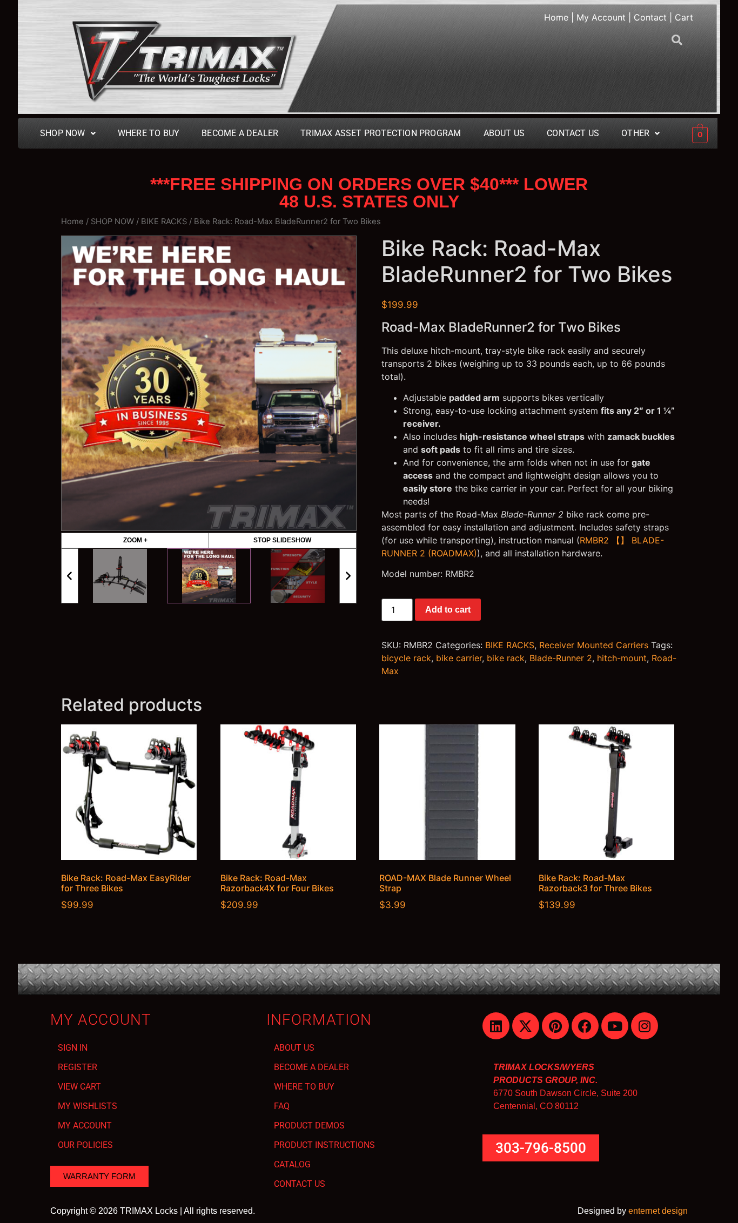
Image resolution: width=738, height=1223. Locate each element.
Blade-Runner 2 (560, 658)
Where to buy (148, 133)
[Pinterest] (555, 1025)
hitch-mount (622, 658)
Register (77, 1067)
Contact (650, 17)
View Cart (79, 1086)
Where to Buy (304, 1086)
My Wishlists (87, 1106)
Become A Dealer (240, 133)
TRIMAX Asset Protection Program (380, 133)
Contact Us (573, 133)
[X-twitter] (525, 1025)
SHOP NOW (112, 221)
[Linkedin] (495, 1025)
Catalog (292, 1164)
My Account (601, 17)
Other (635, 133)
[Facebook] (585, 1025)
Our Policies (85, 1145)
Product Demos (309, 1125)
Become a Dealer (311, 1067)
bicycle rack (406, 658)
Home (556, 17)
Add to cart (448, 609)
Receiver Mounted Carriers (593, 645)
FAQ (282, 1106)
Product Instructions (324, 1145)
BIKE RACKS (164, 221)
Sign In (73, 1048)
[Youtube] (614, 1025)
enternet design (658, 1210)
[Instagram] (644, 1025)
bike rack (506, 658)
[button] (68, 133)
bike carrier (459, 658)
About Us (504, 133)
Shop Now (62, 133)
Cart (684, 17)
